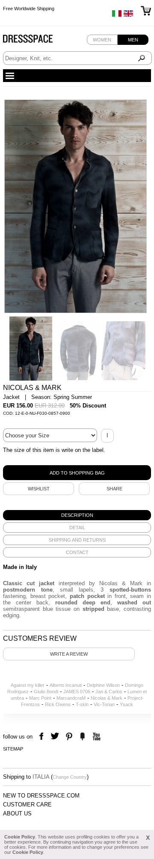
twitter (56, 736)
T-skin (82, 704)
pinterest (69, 736)
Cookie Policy (19, 836)
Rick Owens (58, 704)
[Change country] (117, 15)
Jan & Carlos (108, 691)
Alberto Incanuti (66, 685)
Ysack (126, 704)
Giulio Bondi (46, 691)
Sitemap (13, 748)
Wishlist (39, 488)
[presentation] (77, 515)
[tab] (77, 515)
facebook (42, 736)
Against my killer (27, 685)
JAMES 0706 (76, 691)
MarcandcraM (71, 698)
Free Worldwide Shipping (28, 8)
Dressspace (36, 41)
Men (133, 39)
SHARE (114, 488)
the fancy (82, 736)
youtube (95, 736)
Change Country (70, 777)
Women (102, 39)
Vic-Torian (104, 704)
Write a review (69, 654)
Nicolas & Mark (106, 698)
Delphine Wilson (103, 685)
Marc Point (40, 698)
